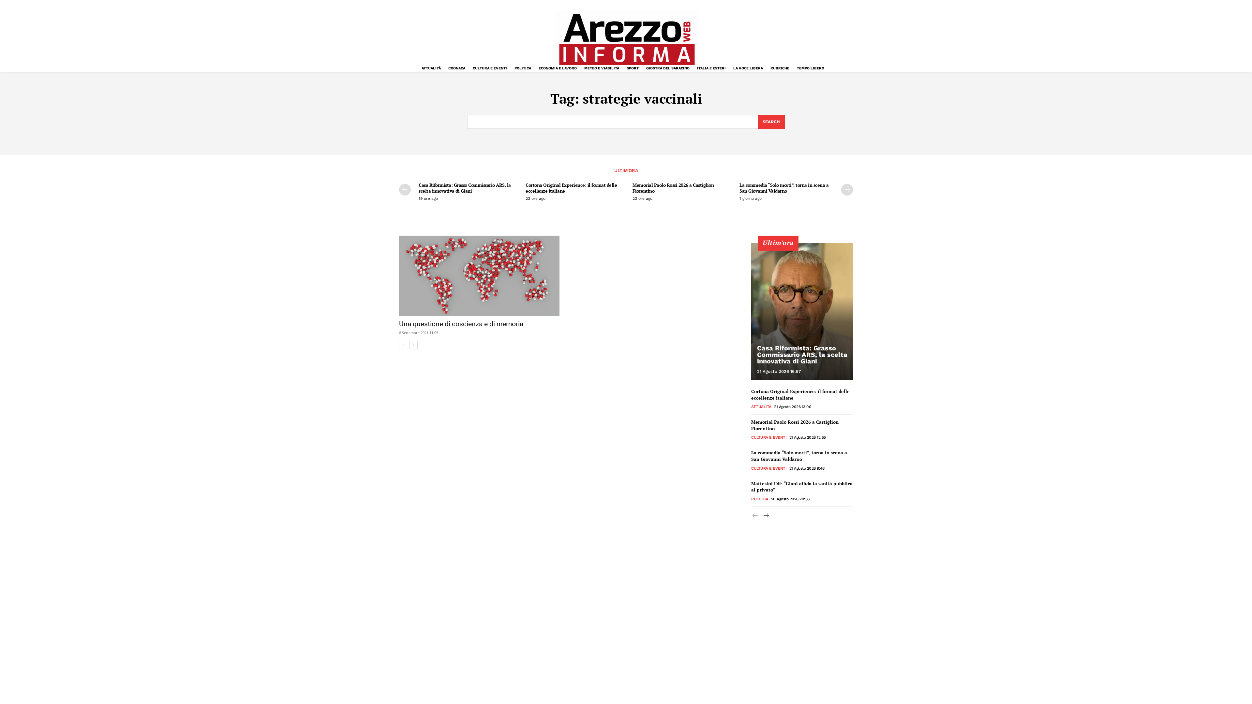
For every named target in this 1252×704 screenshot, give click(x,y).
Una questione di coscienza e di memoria (461, 324)
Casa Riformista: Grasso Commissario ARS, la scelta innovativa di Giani (465, 188)
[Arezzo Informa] (626, 39)
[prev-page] (405, 190)
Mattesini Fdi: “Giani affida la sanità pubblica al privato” (802, 486)
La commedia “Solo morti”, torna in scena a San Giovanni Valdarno (783, 188)
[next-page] (847, 190)
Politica (759, 499)
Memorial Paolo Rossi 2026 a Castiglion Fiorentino (673, 188)
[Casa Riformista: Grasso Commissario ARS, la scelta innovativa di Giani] (802, 311)
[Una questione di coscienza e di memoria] (479, 276)
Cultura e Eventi (768, 437)
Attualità (761, 406)
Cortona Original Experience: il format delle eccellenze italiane (571, 188)
